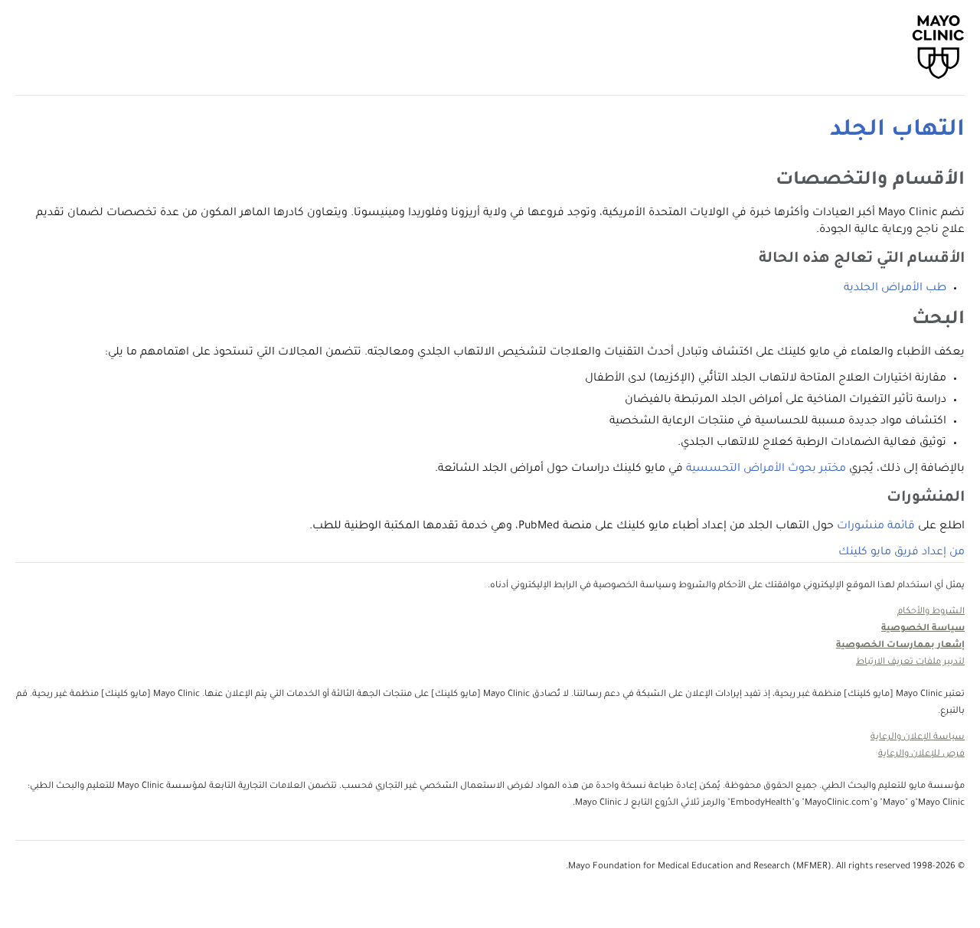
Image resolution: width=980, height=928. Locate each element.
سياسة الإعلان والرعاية (918, 738)
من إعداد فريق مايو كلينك (901, 553)
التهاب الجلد (897, 131)
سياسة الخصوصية (923, 629)
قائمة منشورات (876, 527)
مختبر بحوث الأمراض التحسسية (766, 469)
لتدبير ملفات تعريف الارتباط (910, 663)
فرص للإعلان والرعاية (921, 755)
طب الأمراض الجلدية (895, 289)
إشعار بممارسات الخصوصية (900, 646)
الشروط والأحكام (931, 612)
